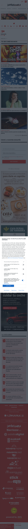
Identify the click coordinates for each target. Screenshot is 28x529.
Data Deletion (6, 290)
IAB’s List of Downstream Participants (15, 257)
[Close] (25, 239)
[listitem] (14, 261)
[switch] (23, 264)
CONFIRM (8, 285)
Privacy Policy (21, 290)
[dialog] (14, 264)
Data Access (14, 290)
